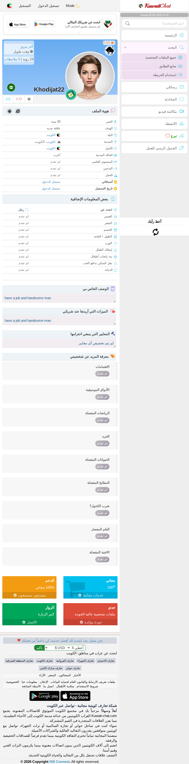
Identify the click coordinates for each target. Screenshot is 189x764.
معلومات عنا (29, 682)
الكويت (51, 135)
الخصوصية (12, 682)
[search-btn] (127, 23)
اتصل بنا (48, 686)
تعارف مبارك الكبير (51, 668)
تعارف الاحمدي (105, 660)
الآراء (42, 675)
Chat (158, 5)
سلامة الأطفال (65, 686)
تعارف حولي (73, 668)
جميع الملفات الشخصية (160, 57)
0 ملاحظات (12, 59)
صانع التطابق (167, 66)
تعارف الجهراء (85, 660)
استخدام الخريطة (164, 75)
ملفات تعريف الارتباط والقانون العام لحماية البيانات (83, 682)
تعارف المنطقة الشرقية (19, 660)
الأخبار (77, 675)
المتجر (52, 675)
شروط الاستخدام (87, 686)
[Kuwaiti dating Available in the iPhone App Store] (74, 693)
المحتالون (65, 675)
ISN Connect (59, 762)
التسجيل (25, 6)
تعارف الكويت (45, 660)
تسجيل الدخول (48, 6)
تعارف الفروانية (65, 660)
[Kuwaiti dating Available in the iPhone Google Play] (44, 693)
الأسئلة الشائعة (31, 686)
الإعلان (44, 682)
